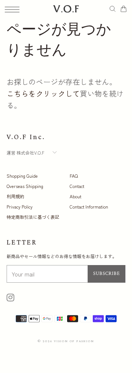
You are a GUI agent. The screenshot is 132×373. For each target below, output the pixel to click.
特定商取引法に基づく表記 (33, 217)
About (75, 196)
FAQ (74, 176)
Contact (77, 186)
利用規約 (15, 196)
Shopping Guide (22, 176)
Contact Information (89, 206)
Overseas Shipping (25, 186)
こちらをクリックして (43, 93)
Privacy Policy (20, 206)
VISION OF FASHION (74, 341)
